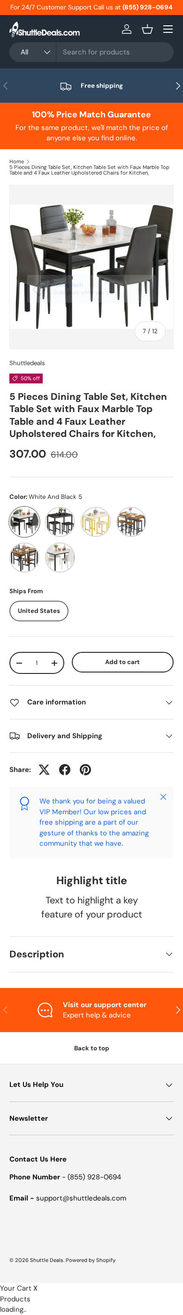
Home (16, 161)
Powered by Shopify (90, 1260)
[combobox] (91, 52)
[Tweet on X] (44, 769)
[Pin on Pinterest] (85, 769)
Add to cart (122, 662)
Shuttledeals (27, 363)
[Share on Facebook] (64, 769)
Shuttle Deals (46, 1260)
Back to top (91, 1048)
